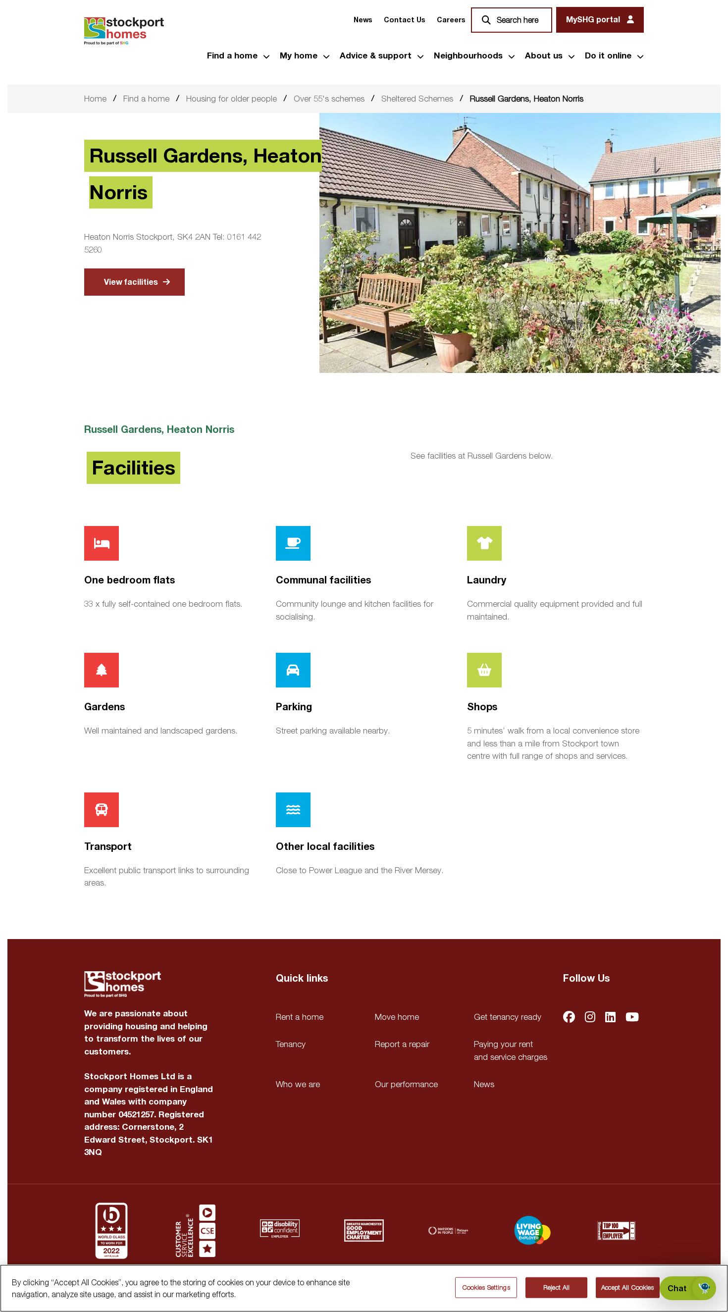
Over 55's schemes (329, 99)
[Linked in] (610, 1018)
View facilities (131, 282)
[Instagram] (590, 1018)
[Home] (124, 31)
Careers (451, 20)
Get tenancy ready (507, 1017)
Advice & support (376, 56)
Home (95, 99)
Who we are (298, 1084)
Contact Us (404, 20)
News (363, 20)
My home (298, 56)
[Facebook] (569, 1018)
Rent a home (299, 1017)
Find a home (232, 56)
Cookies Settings (486, 1287)
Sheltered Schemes (417, 99)
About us (544, 56)
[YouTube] (632, 1018)
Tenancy (291, 1044)
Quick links (302, 978)
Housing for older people (231, 99)
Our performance (406, 1084)
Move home (397, 1017)
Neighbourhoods (468, 56)
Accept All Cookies (627, 1287)
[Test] (195, 1231)
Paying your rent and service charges (510, 1050)
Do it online (608, 56)
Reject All (556, 1287)
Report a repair (402, 1044)
